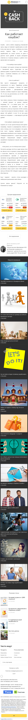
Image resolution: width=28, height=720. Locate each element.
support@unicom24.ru (6, 719)
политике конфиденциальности (8, 707)
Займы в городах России (6, 657)
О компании (17, 653)
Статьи (15, 655)
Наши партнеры (17, 657)
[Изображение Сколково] (19, 692)
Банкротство (3, 655)
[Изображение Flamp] (8, 692)
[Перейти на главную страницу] (14, 2)
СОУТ (14, 673)
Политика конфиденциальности (14, 671)
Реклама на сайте (14, 668)
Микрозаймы (4, 653)
